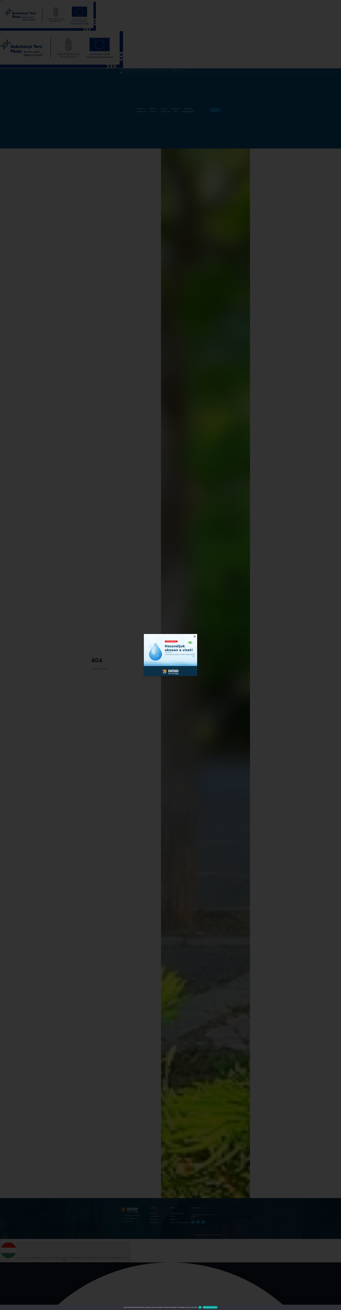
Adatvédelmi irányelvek (210, 1307)
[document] (170, 655)
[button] (194, 636)
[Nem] (339, 1307)
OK (200, 1307)
